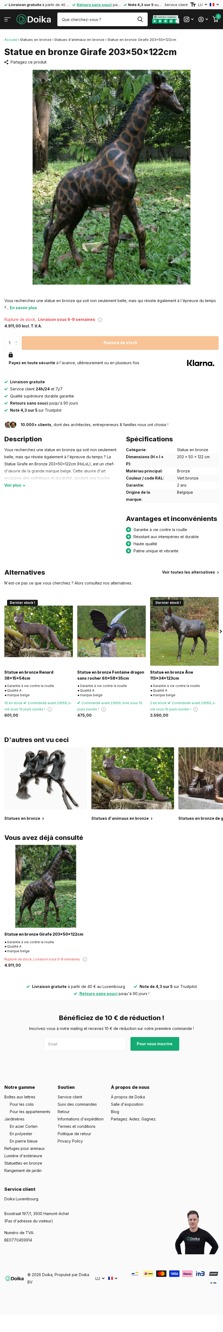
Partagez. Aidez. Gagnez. (133, 1119)
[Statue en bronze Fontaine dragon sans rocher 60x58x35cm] (111, 631)
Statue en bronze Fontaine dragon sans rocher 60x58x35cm (110, 675)
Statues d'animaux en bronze (79, 39)
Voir (12, 485)
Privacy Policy (70, 1141)
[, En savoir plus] (189, 19)
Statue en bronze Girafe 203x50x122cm (43, 934)
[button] (17, 338)
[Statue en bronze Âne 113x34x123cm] (184, 631)
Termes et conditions (76, 1126)
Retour (64, 1111)
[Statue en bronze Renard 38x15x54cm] (38, 631)
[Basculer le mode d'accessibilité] (193, 4)
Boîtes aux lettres (19, 1097)
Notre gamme (19, 1087)
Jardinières (14, 1119)
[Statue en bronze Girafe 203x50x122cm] (45, 886)
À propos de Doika (128, 1097)
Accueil (10, 39)
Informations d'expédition (81, 1119)
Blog (115, 1111)
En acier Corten (24, 1126)
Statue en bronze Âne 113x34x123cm (171, 675)
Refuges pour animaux (24, 1148)
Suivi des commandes (77, 1104)
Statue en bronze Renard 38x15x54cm (28, 675)
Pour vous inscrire (155, 1043)
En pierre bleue (24, 1141)
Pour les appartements (30, 1111)
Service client (176, 4)
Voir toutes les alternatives (189, 572)
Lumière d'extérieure (23, 1155)
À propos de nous (130, 1087)
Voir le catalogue (7, 19)
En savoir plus (23, 307)
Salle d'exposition (127, 1104)
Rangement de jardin (23, 1170)
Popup (100, 319)
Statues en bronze (35, 39)
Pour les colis (22, 1104)
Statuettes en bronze (23, 1163)
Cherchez (140, 19)
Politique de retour (74, 1133)
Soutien (66, 1087)
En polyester (21, 1133)
